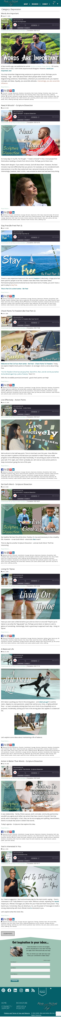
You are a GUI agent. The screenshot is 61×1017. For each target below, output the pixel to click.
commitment (55, 216)
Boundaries (11, 298)
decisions (56, 301)
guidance (46, 560)
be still (25, 390)
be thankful (34, 301)
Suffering (52, 94)
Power (34, 94)
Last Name (13, 967)
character (24, 475)
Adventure (5, 215)
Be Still (10, 387)
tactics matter (38, 755)
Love (14, 94)
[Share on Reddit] (8, 90)
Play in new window (19, 31)
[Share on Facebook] (2, 90)
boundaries (41, 301)
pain (29, 98)
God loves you (15, 925)
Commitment (17, 215)
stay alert (40, 305)
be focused (55, 750)
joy (3, 98)
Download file (6, 31)
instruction (7, 561)
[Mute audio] (21, 25)
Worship (3, 96)
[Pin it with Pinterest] (10, 90)
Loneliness (10, 94)
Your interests (13, 926)
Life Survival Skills (34, 300)
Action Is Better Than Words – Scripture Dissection (22, 761)
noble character (23, 98)
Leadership (4, 94)
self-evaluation (50, 478)
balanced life (48, 750)
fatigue (55, 752)
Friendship (45, 93)
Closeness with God (49, 301)
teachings (15, 99)
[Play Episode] (16, 24)
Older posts (7, 933)
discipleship (38, 96)
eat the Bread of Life (24, 560)
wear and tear (45, 755)
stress (6, 99)
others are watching (20, 305)
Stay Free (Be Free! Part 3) (11, 225)
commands (15, 96)
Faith (32, 93)
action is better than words (19, 837)
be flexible (15, 390)
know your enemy (41, 392)
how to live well (47, 641)
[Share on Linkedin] (13, 90)
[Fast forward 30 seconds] (41, 25)
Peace (57, 300)
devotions (31, 96)
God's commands (16, 303)
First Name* (14, 962)
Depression (15, 93)
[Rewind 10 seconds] (27, 25)
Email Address (14, 974)
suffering (10, 99)
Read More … (5, 87)
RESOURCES (35, 4)
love (18, 98)
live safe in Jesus (52, 303)
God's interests (23, 925)
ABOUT (26, 4)
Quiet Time (43, 94)
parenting (32, 98)
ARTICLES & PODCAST (21, 1007)
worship (32, 99)
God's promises (25, 303)
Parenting (30, 94)
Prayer (38, 94)
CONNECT (45, 4)
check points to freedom (39, 390)
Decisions (28, 215)
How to (53, 93)
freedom (9, 303)
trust (44, 219)
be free (21, 390)
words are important (24, 99)
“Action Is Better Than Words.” (40, 66)
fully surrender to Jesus (25, 392)
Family (35, 93)
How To (11, 753)
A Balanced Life (7, 649)
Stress (48, 94)
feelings (38, 641)
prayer (45, 98)
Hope (50, 93)
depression (25, 96)
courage (20, 96)
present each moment (17, 394)
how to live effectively (33, 476)
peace (27, 305)
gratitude (22, 476)
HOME (4, 1003)
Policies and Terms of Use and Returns (17, 1013)
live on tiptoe (7, 643)
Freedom (8, 300)
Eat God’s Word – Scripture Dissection (16, 484)
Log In (54, 1)
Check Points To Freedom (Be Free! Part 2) (18, 311)
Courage (10, 93)
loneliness (13, 98)
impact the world (44, 476)
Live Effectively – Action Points (13, 400)
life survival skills (43, 303)
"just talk (9, 96)
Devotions (21, 93)
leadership (7, 98)
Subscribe (20, 28)
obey (44, 218)
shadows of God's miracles (27, 219)
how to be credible (20, 839)
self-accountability (41, 478)
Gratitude (13, 300)
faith (42, 96)
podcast (38, 98)
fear (58, 752)
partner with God (52, 218)
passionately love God (6, 219)
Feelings (40, 93)
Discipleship (28, 93)
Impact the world (48, 215)
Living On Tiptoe (8, 569)
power (42, 98)
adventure (28, 301)
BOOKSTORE (21, 1003)
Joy (56, 93)
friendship (50, 96)
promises (50, 98)
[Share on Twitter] (5, 90)
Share (27, 28)
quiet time (33, 478)
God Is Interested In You (11, 846)
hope (54, 96)
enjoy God (32, 560)
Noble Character (20, 94)
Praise (12, 750)
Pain (26, 94)
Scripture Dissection (36, 216)
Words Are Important (10, 13)
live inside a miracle (23, 218)
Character (5, 93)
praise (14, 755)
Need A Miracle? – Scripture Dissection (17, 105)
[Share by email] (16, 90)
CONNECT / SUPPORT (6, 1007)
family (45, 96)
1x (34, 25)
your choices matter (51, 305)
